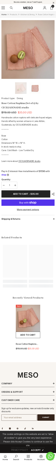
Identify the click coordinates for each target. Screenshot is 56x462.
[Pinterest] (17, 428)
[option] (28, 49)
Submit (45, 417)
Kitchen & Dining (28, 14)
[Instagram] (10, 428)
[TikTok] (25, 428)
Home (3, 14)
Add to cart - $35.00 (26, 194)
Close (53, 3)
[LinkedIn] (32, 428)
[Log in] (45, 8)
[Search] (11, 8)
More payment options (28, 209)
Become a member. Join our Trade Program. (28, 2)
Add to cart (28, 335)
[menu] (3, 8)
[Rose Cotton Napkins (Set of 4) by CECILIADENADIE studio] (28, 318)
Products (13, 14)
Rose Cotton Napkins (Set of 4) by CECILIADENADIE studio (27, 344)
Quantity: (6, 179)
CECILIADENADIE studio (29, 161)
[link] (15, 281)
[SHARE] (52, 194)
